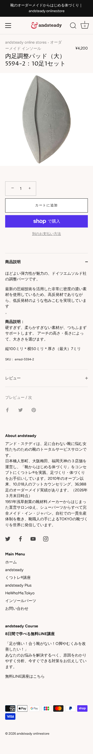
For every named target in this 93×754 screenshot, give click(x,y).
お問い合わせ (16, 608)
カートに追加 (46, 205)
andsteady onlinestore (33, 733)
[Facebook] (20, 538)
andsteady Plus (18, 585)
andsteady (14, 569)
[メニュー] (8, 25)
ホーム (11, 562)
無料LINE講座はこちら (25, 676)
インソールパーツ (20, 600)
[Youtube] (33, 538)
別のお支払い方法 (46, 234)
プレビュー (15, 397)
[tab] (46, 320)
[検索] (73, 26)
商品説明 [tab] (13, 262)
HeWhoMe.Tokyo (20, 593)
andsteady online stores (26, 42)
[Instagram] (45, 538)
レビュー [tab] (13, 378)
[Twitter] (7, 538)
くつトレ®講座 (18, 577)
